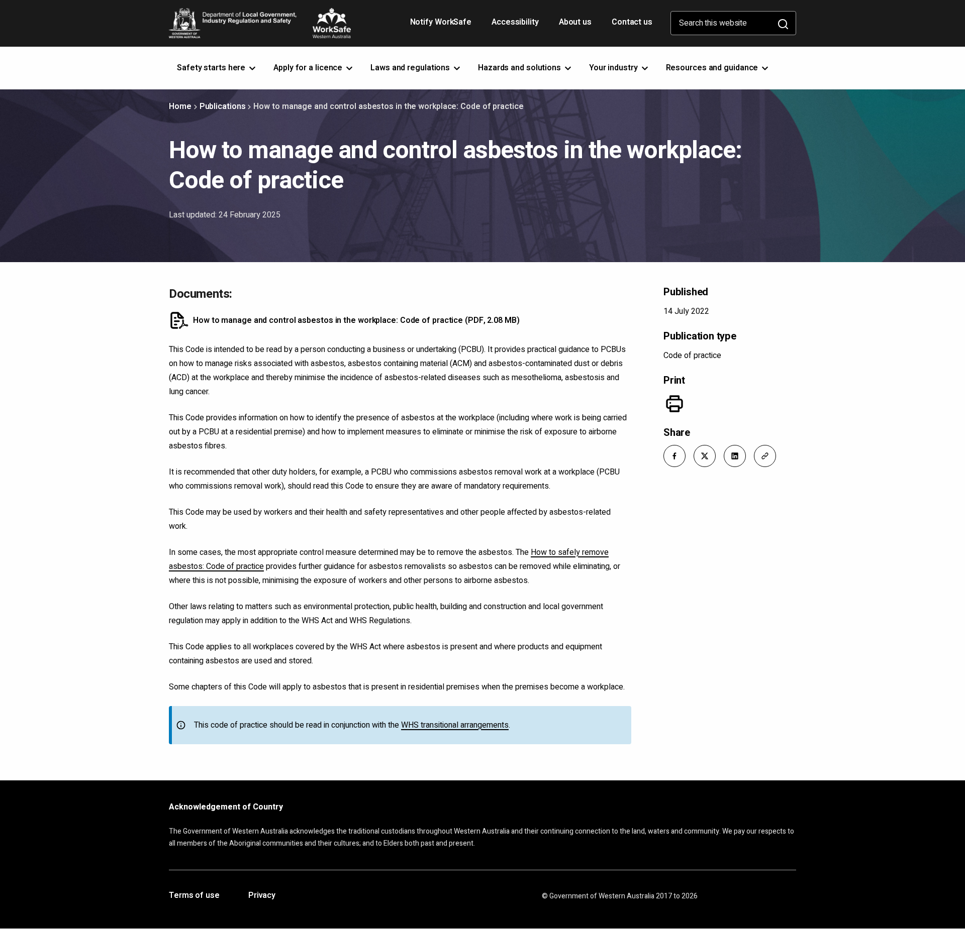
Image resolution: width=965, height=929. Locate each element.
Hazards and (520, 68)
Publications (223, 106)
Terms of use (194, 895)
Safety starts (212, 68)
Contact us (632, 22)
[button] (674, 456)
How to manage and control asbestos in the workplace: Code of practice (356, 320)
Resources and (713, 68)
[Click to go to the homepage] (260, 23)
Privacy (261, 895)
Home (180, 106)
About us (575, 22)
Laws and (411, 68)
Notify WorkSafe (441, 22)
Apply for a (308, 68)
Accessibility (516, 25)
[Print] (674, 404)
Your (614, 68)
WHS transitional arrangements (455, 725)
